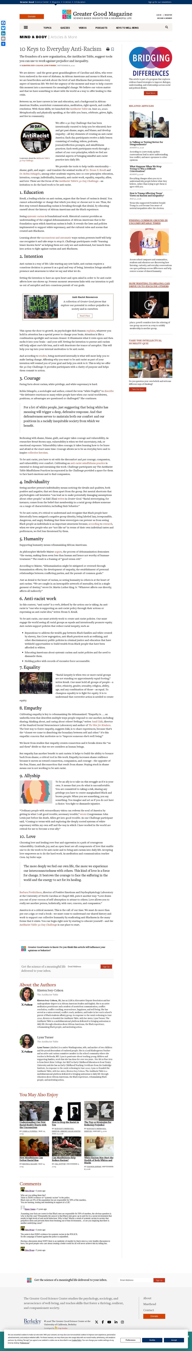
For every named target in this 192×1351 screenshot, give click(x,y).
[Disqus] (67, 1219)
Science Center (42, 2)
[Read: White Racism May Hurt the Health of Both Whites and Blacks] (99, 1146)
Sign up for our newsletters (159, 2)
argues (58, 551)
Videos (83, 27)
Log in (158, 15)
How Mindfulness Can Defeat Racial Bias (31, 1159)
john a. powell (29, 1131)
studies (43, 355)
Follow (28, 1004)
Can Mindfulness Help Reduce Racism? (64, 1159)
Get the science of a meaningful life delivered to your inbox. (43, 968)
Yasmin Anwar (94, 1166)
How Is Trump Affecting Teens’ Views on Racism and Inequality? (147, 194)
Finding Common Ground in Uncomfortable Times (148, 221)
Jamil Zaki (97, 721)
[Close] (188, 1337)
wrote (83, 814)
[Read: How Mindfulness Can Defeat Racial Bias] (34, 1146)
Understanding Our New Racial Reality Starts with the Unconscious (33, 1125)
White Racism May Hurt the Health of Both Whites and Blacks (98, 1160)
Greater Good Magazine (97, 14)
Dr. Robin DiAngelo (30, 173)
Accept (174, 1340)
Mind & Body (33, 36)
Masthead (149, 1304)
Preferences (130, 1340)
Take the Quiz (138, 389)
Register (168, 15)
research (107, 523)
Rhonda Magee (29, 1164)
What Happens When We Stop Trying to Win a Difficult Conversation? (145, 169)
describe (109, 391)
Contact (148, 1310)
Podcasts (101, 27)
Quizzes (65, 27)
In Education (79, 2)
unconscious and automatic (56, 237)
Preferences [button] (24, 1343)
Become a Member (164, 18)
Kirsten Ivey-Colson (32, 65)
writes (61, 498)
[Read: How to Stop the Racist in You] (67, 1110)
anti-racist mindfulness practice (88, 463)
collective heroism (38, 452)
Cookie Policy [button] (76, 1340)
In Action (67, 2)
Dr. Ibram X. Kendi (96, 170)
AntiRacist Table (79, 108)
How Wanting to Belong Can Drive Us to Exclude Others (149, 285)
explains (90, 330)
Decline (152, 1340)
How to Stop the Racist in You (65, 1123)
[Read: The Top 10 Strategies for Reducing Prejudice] (99, 1110)
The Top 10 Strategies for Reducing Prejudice (97, 1123)
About (147, 1298)
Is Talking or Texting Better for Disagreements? (146, 143)
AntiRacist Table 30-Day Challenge (38, 924)
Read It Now (85, 315)
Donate (32, 16)
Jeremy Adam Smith (70, 1131)
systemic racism (35, 216)
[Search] (166, 27)
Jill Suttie (60, 1164)
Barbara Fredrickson (31, 892)
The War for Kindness (99, 725)
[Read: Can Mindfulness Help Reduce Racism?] (67, 1146)
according (94, 523)
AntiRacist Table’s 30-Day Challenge (78, 181)
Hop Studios (62, 1328)
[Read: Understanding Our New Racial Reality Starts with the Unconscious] (34, 1110)
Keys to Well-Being (127, 27)
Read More (150, 93)
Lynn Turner (50, 65)
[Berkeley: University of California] (32, 1321)
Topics (47, 27)
